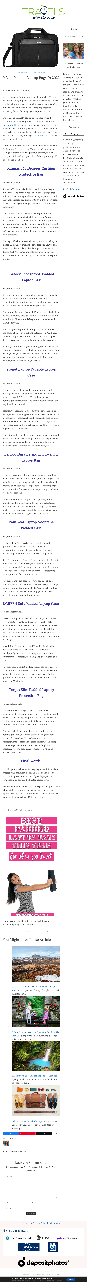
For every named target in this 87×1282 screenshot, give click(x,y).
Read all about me (72, 189)
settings (60, 1280)
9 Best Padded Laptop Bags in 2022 (31, 77)
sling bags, (39, 135)
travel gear (33, 72)
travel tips (41, 72)
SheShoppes (63, 1271)
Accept (71, 1279)
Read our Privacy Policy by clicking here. (43, 1223)
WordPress (57, 1274)
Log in (62, 1274)
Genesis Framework (49, 1274)
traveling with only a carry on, (17, 125)
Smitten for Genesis (37, 1274)
